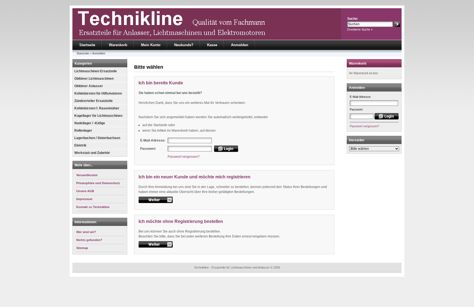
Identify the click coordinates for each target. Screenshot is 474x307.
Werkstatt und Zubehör (92, 153)
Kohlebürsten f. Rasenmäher (96, 108)
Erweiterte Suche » (360, 29)
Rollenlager (83, 130)
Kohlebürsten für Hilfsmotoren (98, 93)
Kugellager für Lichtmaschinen (98, 116)
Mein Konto (150, 45)
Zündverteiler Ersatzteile (93, 101)
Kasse (212, 45)
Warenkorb (118, 45)
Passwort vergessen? (184, 157)
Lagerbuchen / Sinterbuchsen (97, 138)
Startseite (87, 45)
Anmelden (239, 45)
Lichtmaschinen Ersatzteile (95, 71)
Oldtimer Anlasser (88, 86)
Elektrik (80, 145)
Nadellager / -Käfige (89, 123)
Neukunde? (183, 45)
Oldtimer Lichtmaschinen (94, 79)
